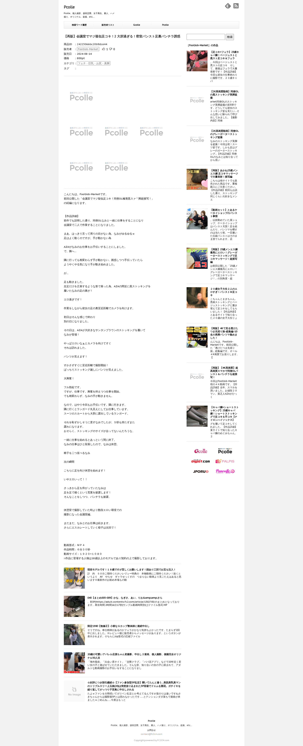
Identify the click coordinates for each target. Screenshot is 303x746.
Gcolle (136, 25)
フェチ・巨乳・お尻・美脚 (93, 63)
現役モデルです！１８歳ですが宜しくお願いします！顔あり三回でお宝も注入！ (131, 569)
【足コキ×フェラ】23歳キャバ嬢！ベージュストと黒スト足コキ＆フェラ (224, 55)
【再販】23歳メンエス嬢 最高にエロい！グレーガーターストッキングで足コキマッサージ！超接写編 (224, 256)
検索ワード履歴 (79, 25)
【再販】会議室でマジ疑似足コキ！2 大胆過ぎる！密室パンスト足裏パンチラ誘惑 (122, 36)
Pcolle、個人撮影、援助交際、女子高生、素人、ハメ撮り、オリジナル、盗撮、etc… (151, 725)
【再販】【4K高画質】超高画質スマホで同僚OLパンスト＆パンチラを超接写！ (224, 372)
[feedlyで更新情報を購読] (228, 6)
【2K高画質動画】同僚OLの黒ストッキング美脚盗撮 (224, 94)
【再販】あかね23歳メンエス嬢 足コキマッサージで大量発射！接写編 (224, 173)
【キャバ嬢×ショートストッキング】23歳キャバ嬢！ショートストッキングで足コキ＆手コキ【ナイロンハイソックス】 (224, 413)
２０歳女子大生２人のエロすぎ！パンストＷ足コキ (223, 292)
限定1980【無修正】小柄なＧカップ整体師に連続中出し (118, 626)
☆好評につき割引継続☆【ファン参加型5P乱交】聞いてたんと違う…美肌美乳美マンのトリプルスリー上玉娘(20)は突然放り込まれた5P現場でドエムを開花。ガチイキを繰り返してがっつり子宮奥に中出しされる (134, 686)
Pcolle (69, 7)
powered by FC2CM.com (156, 740)
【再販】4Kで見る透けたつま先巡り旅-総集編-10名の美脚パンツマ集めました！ (224, 333)
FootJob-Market (88, 49)
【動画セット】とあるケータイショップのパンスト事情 (223, 213)
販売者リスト (108, 25)
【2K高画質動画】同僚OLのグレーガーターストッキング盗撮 (224, 134)
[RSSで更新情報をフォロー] (236, 6)
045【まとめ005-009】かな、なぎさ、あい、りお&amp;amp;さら (124, 597)
